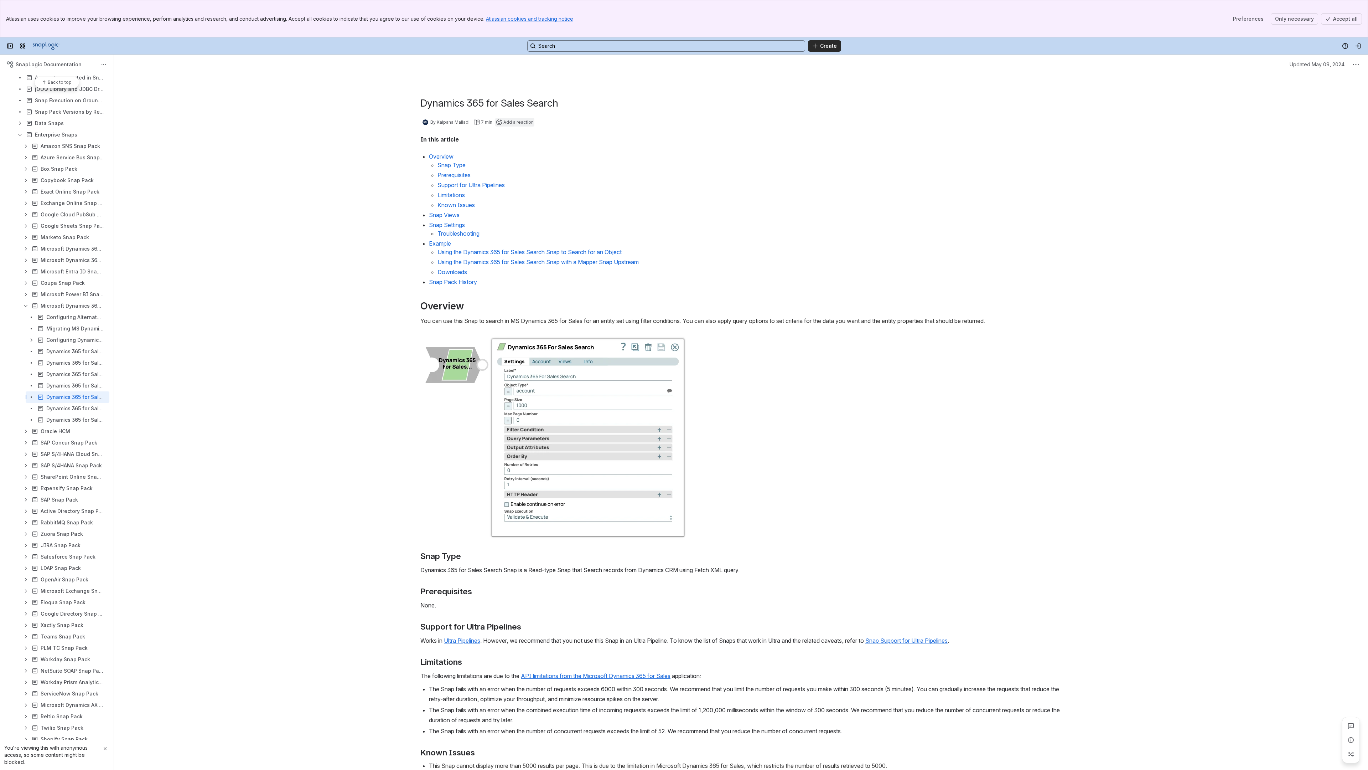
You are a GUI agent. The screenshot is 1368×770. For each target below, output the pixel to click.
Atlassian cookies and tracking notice (529, 19)
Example (440, 243)
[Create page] (1351, 754)
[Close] (105, 748)
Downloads (452, 272)
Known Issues (456, 205)
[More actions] (103, 64)
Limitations (451, 195)
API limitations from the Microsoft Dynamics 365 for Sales (595, 675)
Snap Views (444, 215)
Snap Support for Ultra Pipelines (906, 640)
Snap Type (451, 165)
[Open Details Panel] (1351, 740)
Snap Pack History (453, 282)
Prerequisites (454, 175)
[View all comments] (1351, 726)
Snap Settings (447, 225)
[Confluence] (46, 46)
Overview (441, 156)
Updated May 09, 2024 (1317, 64)
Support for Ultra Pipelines (471, 185)
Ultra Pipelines (462, 640)
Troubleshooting (458, 233)
